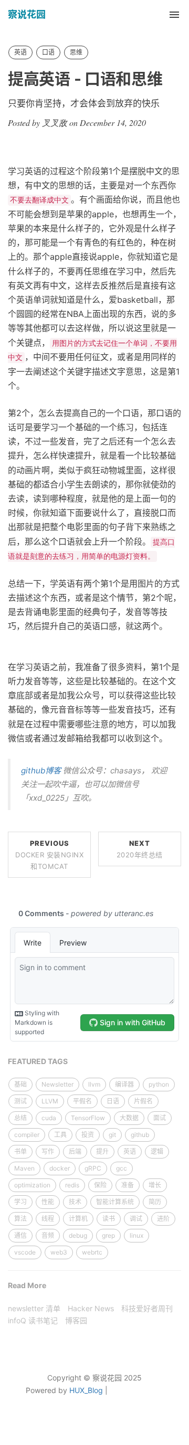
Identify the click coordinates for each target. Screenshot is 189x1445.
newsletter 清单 (34, 1308)
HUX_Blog (86, 1390)
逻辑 (157, 1151)
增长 (155, 1185)
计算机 (78, 1219)
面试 (159, 1118)
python (159, 1084)
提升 (102, 1151)
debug (78, 1235)
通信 (20, 1235)
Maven (24, 1168)
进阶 (163, 1219)
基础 (20, 1084)
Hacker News (91, 1308)
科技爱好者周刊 (147, 1308)
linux (136, 1235)
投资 (87, 1135)
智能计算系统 (115, 1202)
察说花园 (27, 14)
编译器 (124, 1084)
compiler (26, 1135)
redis (72, 1185)
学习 (20, 1202)
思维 (76, 52)
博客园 (76, 1320)
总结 (20, 1118)
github (140, 1135)
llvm (94, 1084)
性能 (47, 1202)
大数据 (129, 1118)
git (112, 1135)
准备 (127, 1185)
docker (59, 1168)
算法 (20, 1219)
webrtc (92, 1252)
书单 (20, 1151)
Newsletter (57, 1084)
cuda (48, 1118)
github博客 (41, 770)
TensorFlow (88, 1118)
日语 (113, 1101)
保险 (100, 1185)
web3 (58, 1252)
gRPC (93, 1168)
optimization (32, 1185)
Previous (49, 854)
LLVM (49, 1101)
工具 (60, 1135)
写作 (47, 1151)
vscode (25, 1252)
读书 (108, 1219)
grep (108, 1235)
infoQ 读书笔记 (33, 1320)
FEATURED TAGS (38, 1061)
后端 (75, 1151)
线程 (47, 1219)
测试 (20, 1101)
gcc (121, 1168)
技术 (75, 1202)
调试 (136, 1219)
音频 (47, 1235)
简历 (155, 1202)
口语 (48, 52)
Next (140, 849)
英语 (20, 52)
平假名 (82, 1101)
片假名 (143, 1101)
